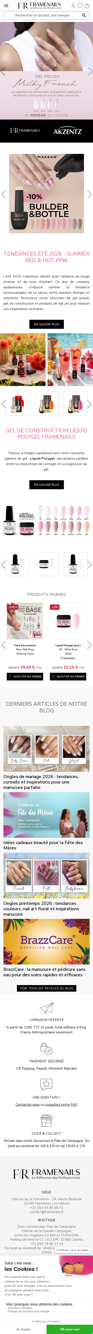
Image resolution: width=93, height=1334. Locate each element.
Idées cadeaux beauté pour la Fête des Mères (43, 845)
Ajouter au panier (28, 676)
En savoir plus (46, 324)
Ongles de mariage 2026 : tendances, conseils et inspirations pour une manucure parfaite (41, 782)
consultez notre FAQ (61, 1104)
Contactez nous (28, 1104)
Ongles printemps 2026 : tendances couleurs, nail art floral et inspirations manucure (41, 908)
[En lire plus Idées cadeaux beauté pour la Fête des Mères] (46, 814)
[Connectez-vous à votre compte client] (73, 5)
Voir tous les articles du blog (46, 988)
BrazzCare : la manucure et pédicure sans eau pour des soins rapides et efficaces (44, 972)
